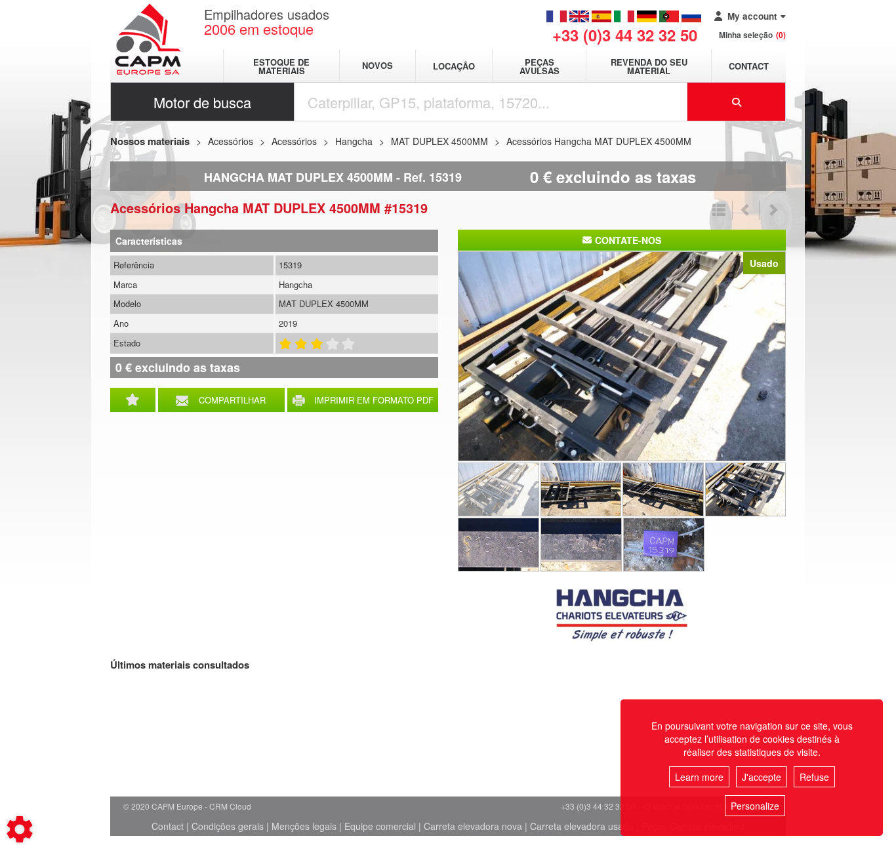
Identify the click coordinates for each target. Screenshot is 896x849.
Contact (749, 66)
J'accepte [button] (761, 776)
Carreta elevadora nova (473, 826)
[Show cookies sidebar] (20, 829)
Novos (377, 66)
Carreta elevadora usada (582, 826)
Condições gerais (228, 826)
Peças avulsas (539, 66)
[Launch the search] (736, 101)
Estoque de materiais (281, 66)
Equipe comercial (380, 826)
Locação (454, 66)
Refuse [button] (814, 776)
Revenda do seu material (649, 66)
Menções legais (304, 826)
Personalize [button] (755, 805)
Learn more (699, 776)
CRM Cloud (230, 806)
